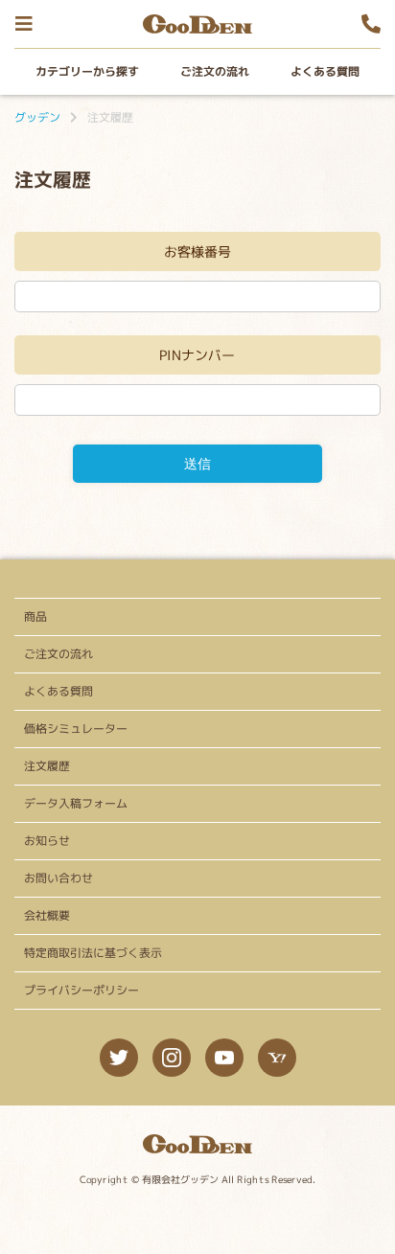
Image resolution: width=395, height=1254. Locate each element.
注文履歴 (47, 766)
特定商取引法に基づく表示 (93, 953)
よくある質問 (325, 71)
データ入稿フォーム (76, 803)
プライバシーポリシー (81, 990)
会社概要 (47, 915)
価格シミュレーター (76, 728)
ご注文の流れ (214, 71)
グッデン (37, 117)
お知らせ (47, 840)
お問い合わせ (58, 878)
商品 (35, 616)
